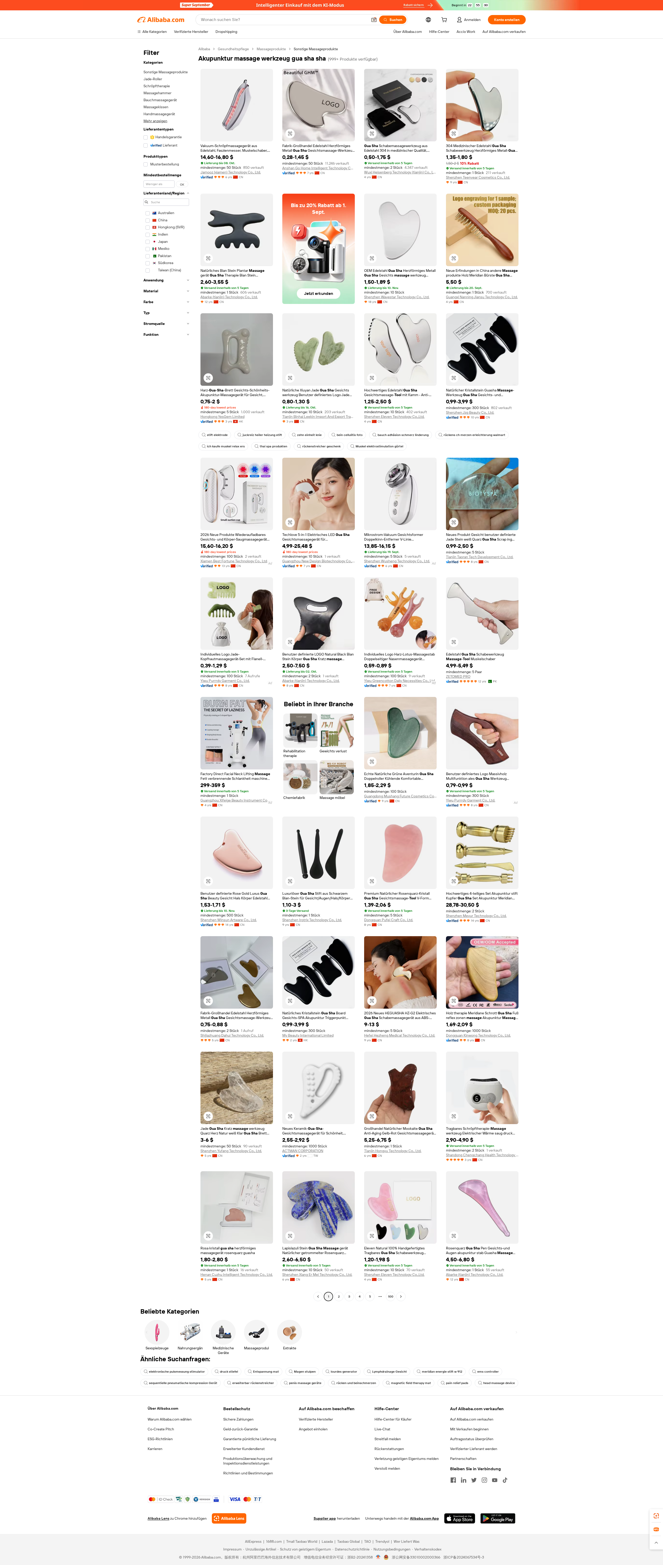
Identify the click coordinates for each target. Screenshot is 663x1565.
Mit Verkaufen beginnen (469, 1429)
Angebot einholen (313, 1429)
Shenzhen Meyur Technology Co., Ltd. (476, 916)
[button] (374, 20)
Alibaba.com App (424, 1518)
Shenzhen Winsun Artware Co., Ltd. (228, 920)
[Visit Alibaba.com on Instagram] (484, 1480)
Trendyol (382, 1541)
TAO (367, 1541)
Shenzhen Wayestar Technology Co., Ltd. (396, 297)
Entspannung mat (266, 1371)
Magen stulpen (305, 1371)
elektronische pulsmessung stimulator (177, 1371)
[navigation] (166, 673)
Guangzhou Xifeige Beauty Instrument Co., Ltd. (236, 800)
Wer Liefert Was (407, 1541)
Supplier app (325, 1518)
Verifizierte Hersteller (316, 1419)
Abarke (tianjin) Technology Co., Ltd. (229, 297)
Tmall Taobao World (301, 1541)
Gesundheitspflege (233, 49)
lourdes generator (344, 1371)
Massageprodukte (271, 49)
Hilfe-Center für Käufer (393, 1419)
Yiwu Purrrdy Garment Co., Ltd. (225, 681)
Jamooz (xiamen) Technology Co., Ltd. (230, 172)
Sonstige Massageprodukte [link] (316, 49)
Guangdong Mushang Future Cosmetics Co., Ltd (400, 796)
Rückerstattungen (389, 1449)
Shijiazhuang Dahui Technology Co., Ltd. (232, 1035)
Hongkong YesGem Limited (222, 416)
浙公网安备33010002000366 (416, 1557)
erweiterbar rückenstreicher (253, 1383)
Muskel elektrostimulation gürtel (379, 446)
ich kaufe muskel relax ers (226, 446)
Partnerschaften (463, 1459)
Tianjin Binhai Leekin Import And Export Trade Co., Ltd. (318, 416)
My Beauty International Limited (308, 1035)
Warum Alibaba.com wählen (170, 1419)
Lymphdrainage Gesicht (389, 1371)
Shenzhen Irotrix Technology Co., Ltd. (312, 920)
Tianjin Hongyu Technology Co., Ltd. (392, 1151)
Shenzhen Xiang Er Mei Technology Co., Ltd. (317, 1274)
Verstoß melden (387, 1468)
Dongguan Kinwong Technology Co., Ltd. (478, 1035)
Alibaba (204, 49)
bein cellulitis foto (350, 435)
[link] (656, 1516)
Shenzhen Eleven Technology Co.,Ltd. (394, 416)
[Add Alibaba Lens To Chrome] (229, 1518)
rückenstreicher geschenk (321, 446)
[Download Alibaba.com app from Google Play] (497, 1518)
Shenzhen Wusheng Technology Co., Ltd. (397, 561)
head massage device (499, 1383)
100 (390, 1296)
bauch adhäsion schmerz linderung (403, 435)
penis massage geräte (305, 1383)
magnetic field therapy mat (411, 1383)
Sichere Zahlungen (238, 1419)
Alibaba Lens (158, 1518)
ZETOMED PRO (458, 676)
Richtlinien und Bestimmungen (248, 1473)
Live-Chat (382, 1429)
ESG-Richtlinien (160, 1439)
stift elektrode (217, 435)
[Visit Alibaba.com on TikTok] (505, 1480)
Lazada (327, 1541)
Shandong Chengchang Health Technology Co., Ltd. (482, 1155)
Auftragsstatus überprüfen (471, 1439)
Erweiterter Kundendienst (244, 1449)
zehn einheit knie (309, 435)
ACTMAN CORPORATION (302, 1151)
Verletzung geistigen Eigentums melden (406, 1459)
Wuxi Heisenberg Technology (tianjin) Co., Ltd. (400, 172)
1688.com (274, 1541)
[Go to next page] (401, 1296)
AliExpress (253, 1541)
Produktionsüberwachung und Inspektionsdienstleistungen (247, 1461)
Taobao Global (348, 1541)
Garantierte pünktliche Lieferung (249, 1439)
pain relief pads (457, 1383)
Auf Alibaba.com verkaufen (471, 1419)
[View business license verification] (378, 1557)
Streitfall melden (387, 1439)
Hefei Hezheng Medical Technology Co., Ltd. (399, 1035)
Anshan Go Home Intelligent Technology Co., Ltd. (318, 168)
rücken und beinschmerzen (356, 1383)
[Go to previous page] (318, 1296)
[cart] (445, 20)
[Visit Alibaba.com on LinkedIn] (463, 1480)
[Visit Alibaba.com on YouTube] (495, 1480)
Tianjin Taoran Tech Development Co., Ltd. (479, 557)
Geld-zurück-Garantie (240, 1429)
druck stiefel (229, 1371)
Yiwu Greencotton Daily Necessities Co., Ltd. (400, 681)
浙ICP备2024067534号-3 (463, 1557)
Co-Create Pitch (161, 1429)
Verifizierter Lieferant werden (473, 1449)
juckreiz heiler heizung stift (262, 435)
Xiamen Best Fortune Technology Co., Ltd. (234, 561)
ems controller (488, 1371)
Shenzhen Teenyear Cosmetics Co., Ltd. (478, 177)
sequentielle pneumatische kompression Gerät (183, 1383)
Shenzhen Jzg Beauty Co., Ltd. (470, 412)
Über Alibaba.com (163, 1408)
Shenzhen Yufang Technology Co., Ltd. (231, 1151)
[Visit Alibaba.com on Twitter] (474, 1480)
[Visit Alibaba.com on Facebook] (453, 1480)
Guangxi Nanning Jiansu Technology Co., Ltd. (482, 297)
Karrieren (155, 1449)
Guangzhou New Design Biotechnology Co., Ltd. (318, 561)
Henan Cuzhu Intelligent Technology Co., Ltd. (236, 1274)
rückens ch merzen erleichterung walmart (474, 435)
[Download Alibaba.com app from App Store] (459, 1518)
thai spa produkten (273, 446)
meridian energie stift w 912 (442, 1371)
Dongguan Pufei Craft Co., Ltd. (388, 920)
